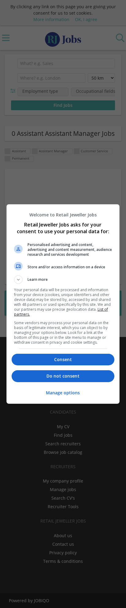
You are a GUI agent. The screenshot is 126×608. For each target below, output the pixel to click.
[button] (63, 279)
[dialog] (63, 304)
